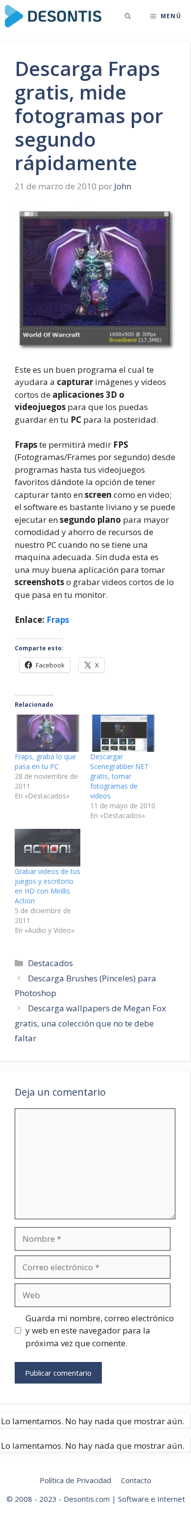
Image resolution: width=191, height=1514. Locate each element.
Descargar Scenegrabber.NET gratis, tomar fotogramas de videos (119, 776)
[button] (128, 16)
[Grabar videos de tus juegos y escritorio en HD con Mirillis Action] (47, 848)
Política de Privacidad (75, 1480)
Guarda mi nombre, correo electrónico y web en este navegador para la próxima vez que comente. (99, 1330)
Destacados (50, 963)
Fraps (58, 619)
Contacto (136, 1480)
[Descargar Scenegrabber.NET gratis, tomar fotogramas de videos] (123, 733)
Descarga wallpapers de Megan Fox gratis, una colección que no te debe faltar (90, 1023)
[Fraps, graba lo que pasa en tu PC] (47, 733)
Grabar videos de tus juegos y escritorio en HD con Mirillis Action (47, 886)
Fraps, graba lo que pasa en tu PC (45, 761)
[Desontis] (53, 16)
